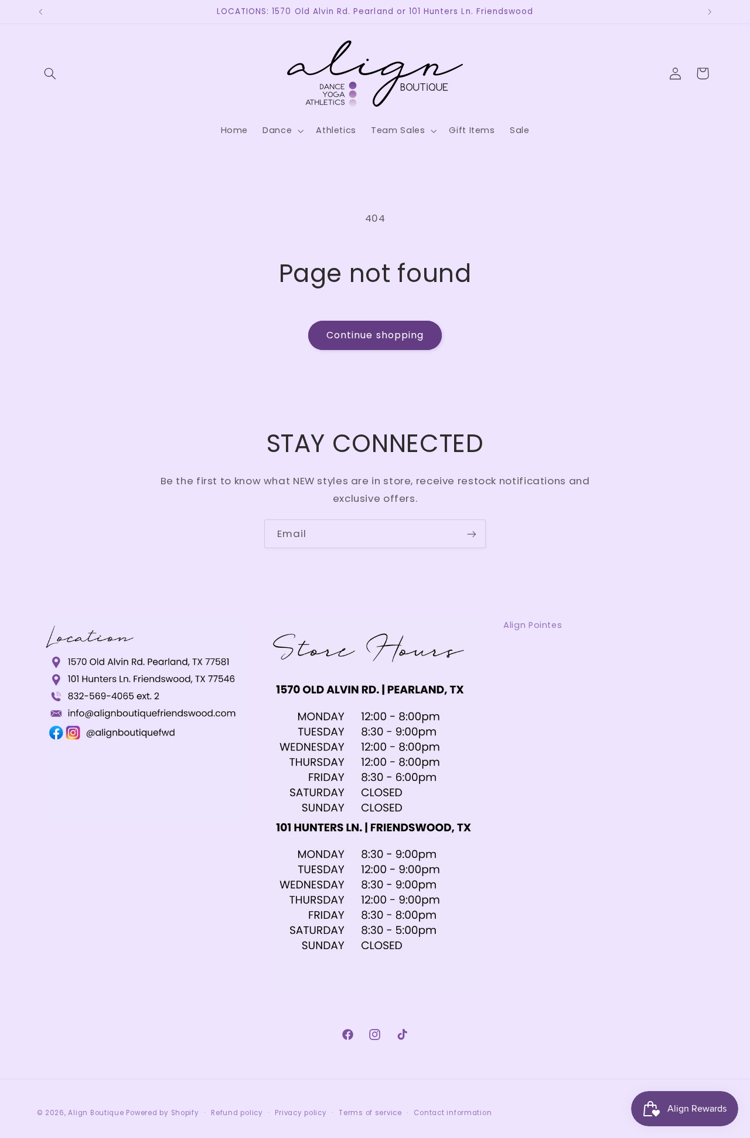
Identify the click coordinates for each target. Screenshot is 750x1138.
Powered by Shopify (162, 1112)
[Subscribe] (471, 533)
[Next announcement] (709, 11)
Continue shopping (375, 335)
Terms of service (370, 1112)
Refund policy (237, 1112)
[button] (50, 73)
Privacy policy (300, 1112)
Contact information (453, 1112)
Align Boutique (96, 1112)
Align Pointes (532, 625)
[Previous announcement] (40, 11)
